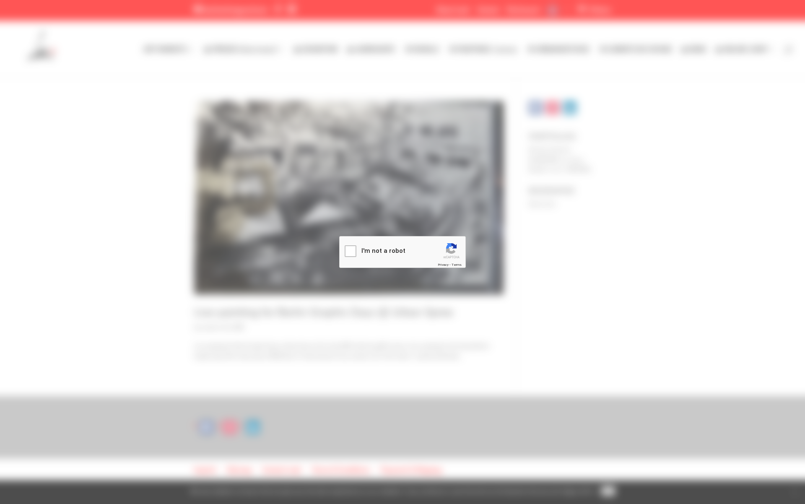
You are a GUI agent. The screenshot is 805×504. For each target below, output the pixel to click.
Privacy (443, 265)
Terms (457, 265)
